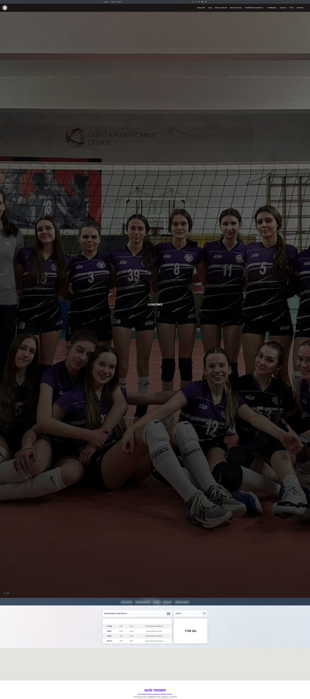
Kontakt (119, 2)
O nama (112, 2)
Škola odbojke (126, 602)
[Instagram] (195, 2)
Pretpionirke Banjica (143, 602)
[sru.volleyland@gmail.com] (202, 2)
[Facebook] (192, 2)
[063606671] (199, 2)
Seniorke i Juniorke (182, 602)
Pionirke (156, 602)
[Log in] (205, 2)
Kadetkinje (167, 602)
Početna (106, 2)
